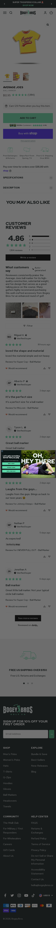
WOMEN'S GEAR (11, 467)
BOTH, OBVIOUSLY (11, 471)
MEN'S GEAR (11, 463)
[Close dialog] (2, 451)
